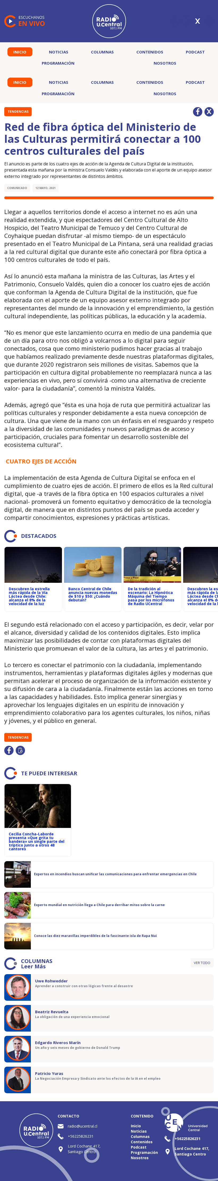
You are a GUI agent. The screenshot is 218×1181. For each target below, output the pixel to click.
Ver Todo (202, 962)
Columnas (102, 52)
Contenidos (149, 52)
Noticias (58, 52)
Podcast (195, 52)
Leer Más (33, 966)
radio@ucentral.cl (82, 1126)
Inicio (19, 52)
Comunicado (17, 188)
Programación (58, 63)
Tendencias (18, 111)
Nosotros (165, 63)
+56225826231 (81, 1136)
